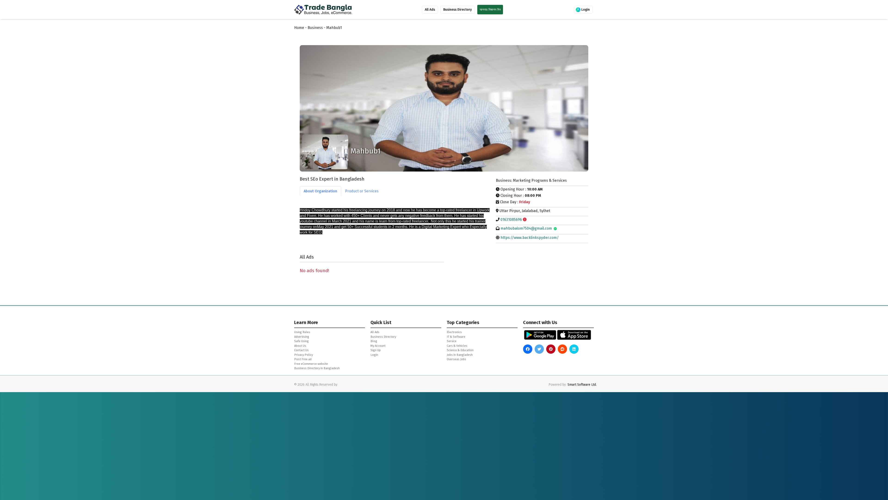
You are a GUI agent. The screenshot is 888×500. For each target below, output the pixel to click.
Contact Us (301, 350)
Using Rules (302, 332)
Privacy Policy (303, 354)
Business (315, 27)
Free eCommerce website (311, 364)
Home (299, 27)
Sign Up (375, 350)
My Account (377, 345)
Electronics (454, 332)
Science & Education (460, 350)
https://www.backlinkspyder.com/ (529, 237)
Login (585, 10)
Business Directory (457, 10)
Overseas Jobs (456, 359)
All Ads (430, 10)
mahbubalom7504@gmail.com (526, 228)
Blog (373, 341)
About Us (300, 345)
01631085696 (511, 219)
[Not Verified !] (525, 219)
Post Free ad (302, 359)
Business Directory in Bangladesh (317, 368)
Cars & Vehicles (457, 345)
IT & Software (456, 336)
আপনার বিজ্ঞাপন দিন (490, 10)
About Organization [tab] (320, 191)
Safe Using (301, 341)
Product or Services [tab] (362, 191)
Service (451, 341)
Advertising (301, 336)
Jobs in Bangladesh (460, 354)
